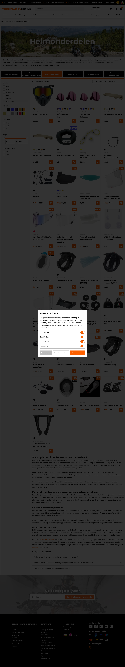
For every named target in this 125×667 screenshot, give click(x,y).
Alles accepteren (77, 353)
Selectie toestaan (61, 353)
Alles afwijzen (46, 353)
